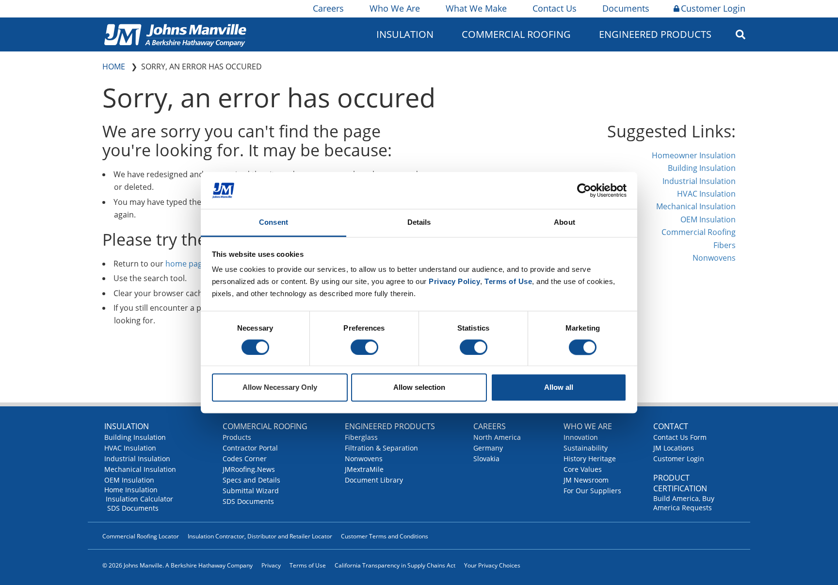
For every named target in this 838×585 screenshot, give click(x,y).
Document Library (374, 480)
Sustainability (586, 447)
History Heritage (590, 458)
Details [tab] (419, 222)
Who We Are (395, 8)
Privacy (271, 565)
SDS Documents (133, 508)
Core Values (583, 469)
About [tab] (564, 222)
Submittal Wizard (251, 490)
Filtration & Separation (381, 447)
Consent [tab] (273, 222)
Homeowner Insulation (694, 155)
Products (237, 437)
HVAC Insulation (706, 193)
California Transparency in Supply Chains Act (395, 565)
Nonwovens (714, 257)
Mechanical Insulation (696, 206)
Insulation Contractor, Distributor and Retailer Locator (260, 536)
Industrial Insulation (699, 181)
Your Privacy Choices (492, 565)
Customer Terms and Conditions (384, 536)
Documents (625, 8)
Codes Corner (245, 458)
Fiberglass (361, 437)
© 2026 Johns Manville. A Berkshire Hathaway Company (177, 565)
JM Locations (673, 447)
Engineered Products (390, 426)
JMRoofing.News (249, 469)
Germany (488, 447)
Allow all (558, 388)
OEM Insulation (708, 219)
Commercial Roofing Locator (140, 536)
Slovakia (486, 458)
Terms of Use (308, 565)
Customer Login (713, 8)
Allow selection (419, 388)
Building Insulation (702, 168)
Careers (328, 8)
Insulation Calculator (139, 498)
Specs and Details (251, 480)
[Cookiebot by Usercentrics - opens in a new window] (584, 190)
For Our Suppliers (592, 490)
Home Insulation (131, 489)
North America (497, 437)
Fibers (724, 245)
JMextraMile (364, 469)
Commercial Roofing (698, 232)
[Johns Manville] (175, 34)
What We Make (476, 8)
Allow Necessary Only (279, 388)
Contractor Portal (250, 447)
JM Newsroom (586, 480)
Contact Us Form (680, 437)
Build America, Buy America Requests (683, 503)
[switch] (364, 347)
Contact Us (554, 8)
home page (186, 263)
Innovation (581, 437)
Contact (670, 426)
